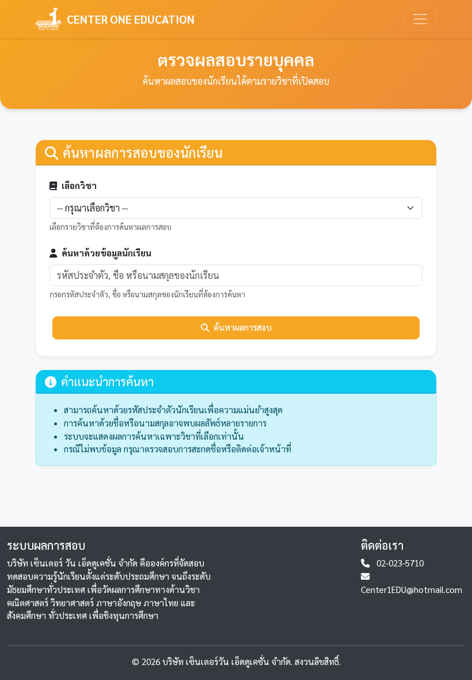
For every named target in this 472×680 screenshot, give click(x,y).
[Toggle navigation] (420, 19)
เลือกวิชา (79, 185)
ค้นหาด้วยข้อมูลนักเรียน (106, 253)
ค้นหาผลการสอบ (243, 327)
